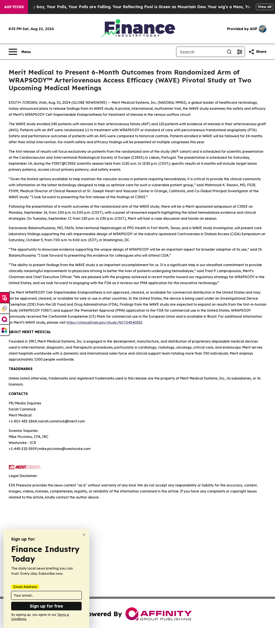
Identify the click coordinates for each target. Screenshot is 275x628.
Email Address (25, 587)
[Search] (229, 52)
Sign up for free (46, 606)
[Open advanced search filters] (239, 52)
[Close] (84, 535)
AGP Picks (14, 7)
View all (264, 7)
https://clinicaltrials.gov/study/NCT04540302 (104, 322)
